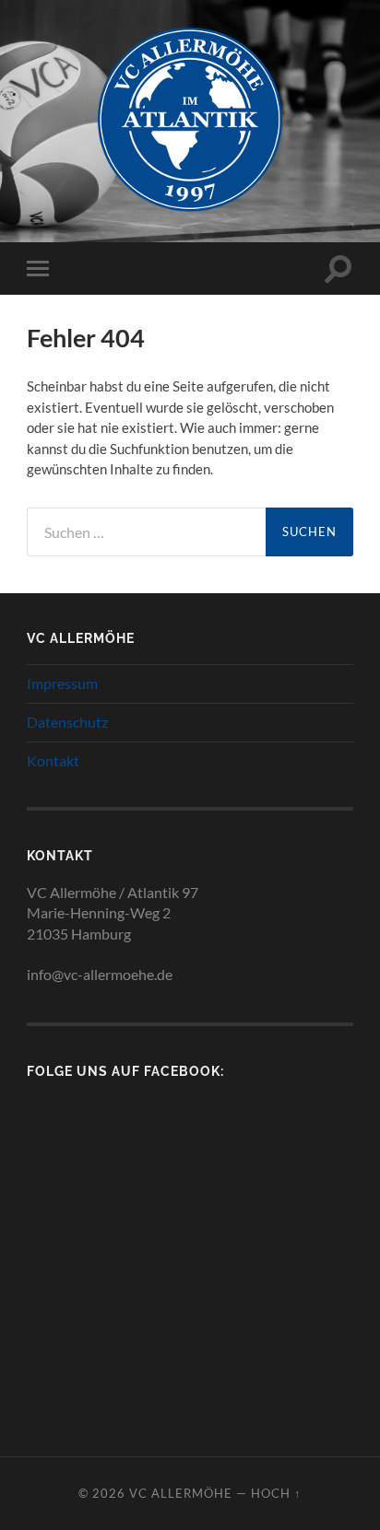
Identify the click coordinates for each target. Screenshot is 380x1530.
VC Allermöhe (180, 1493)
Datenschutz (67, 721)
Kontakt (53, 760)
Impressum (62, 683)
